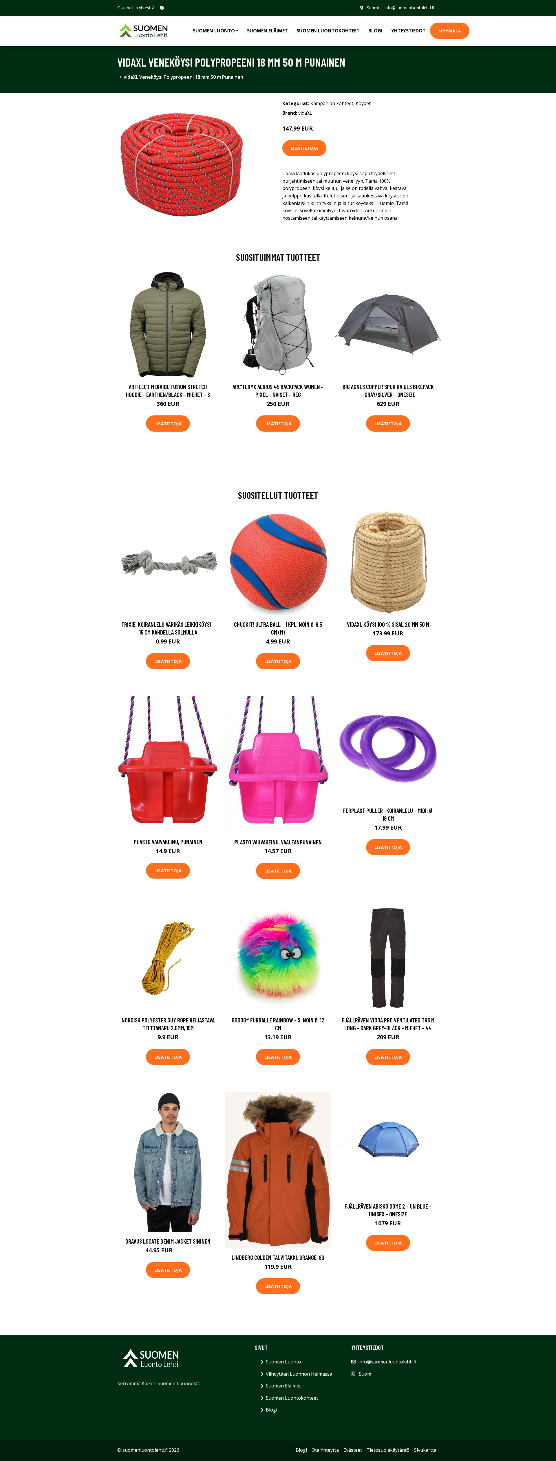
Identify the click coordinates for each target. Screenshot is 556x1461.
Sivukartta (425, 1450)
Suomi (373, 7)
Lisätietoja (304, 148)
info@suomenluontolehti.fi (409, 7)
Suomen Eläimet (267, 31)
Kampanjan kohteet (331, 103)
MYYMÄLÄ (449, 31)
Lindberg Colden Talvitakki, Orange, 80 (278, 1257)
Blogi (375, 31)
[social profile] (162, 7)
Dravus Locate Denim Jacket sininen (168, 1241)
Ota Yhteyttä (325, 1450)
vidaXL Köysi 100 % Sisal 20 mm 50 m (388, 624)
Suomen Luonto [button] (214, 31)
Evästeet (352, 1450)
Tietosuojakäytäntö (388, 1450)
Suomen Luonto (283, 1362)
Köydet (363, 103)
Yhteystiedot (408, 31)
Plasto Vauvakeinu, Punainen (168, 841)
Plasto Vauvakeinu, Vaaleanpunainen (278, 842)
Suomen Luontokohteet (328, 31)
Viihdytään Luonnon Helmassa (299, 1374)
